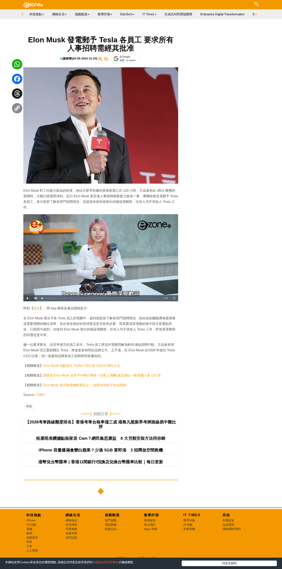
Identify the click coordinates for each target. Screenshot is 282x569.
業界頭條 (189, 520)
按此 (36, 308)
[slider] (100, 298)
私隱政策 (228, 520)
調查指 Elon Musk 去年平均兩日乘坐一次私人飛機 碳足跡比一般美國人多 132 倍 (102, 375)
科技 (29, 406)
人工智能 (32, 550)
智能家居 (32, 537)
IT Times (191, 515)
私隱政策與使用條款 (105, 562)
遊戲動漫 (112, 515)
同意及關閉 (229, 563)
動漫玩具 (110, 529)
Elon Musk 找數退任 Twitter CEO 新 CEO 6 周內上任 (81, 365)
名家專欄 (189, 529)
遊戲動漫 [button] (81, 14)
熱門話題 (71, 537)
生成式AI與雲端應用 (178, 14)
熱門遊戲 (110, 520)
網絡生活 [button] (58, 14)
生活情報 (71, 524)
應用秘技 (150, 520)
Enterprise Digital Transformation (222, 14)
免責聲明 (228, 524)
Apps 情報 (150, 529)
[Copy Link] (17, 109)
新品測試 (150, 524)
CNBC (40, 395)
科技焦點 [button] (36, 14)
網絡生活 (73, 515)
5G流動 (31, 524)
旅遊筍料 (71, 533)
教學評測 (151, 515)
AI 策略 (188, 524)
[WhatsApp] (17, 65)
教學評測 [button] (104, 14)
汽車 (29, 546)
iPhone (31, 520)
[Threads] (17, 94)
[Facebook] (17, 80)
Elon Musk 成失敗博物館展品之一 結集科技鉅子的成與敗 (84, 385)
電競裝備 (110, 524)
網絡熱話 (71, 520)
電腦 (29, 529)
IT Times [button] (148, 14)
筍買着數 (71, 529)
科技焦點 (33, 515)
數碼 (29, 533)
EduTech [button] (126, 14)
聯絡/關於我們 (232, 529)
